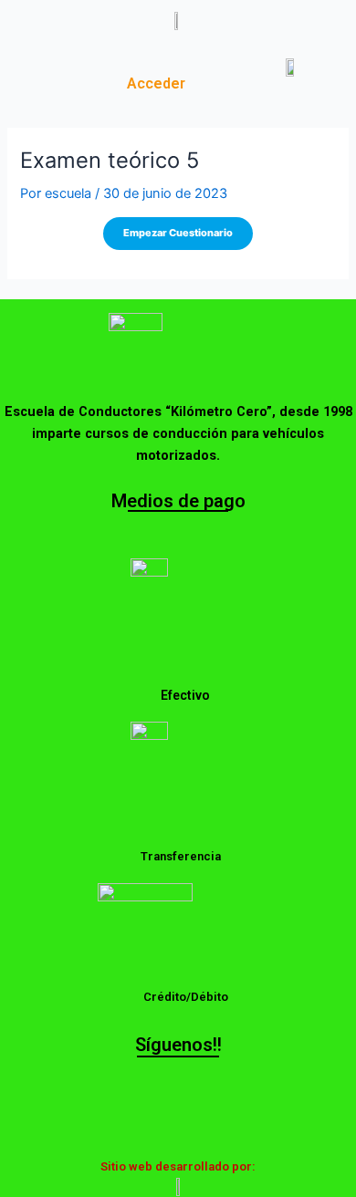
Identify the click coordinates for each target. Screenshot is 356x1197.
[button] (59, 74)
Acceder (156, 83)
